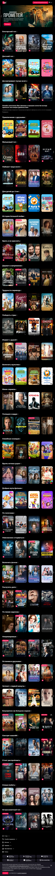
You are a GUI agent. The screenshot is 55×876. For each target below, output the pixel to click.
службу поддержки (21, 873)
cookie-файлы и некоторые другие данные (19, 865)
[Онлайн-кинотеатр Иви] (4, 2)
